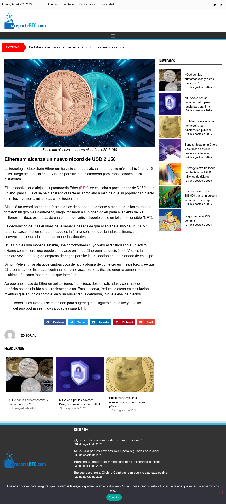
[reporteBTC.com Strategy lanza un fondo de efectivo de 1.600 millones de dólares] (170, 174)
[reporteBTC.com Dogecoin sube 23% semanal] (170, 220)
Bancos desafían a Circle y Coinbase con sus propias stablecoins (201, 149)
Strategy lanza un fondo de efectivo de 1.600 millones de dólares (200, 172)
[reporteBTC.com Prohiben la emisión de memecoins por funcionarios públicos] (130, 374)
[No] (219, 492)
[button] (113, 35)
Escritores (68, 4)
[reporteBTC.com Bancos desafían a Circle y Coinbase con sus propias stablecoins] (170, 150)
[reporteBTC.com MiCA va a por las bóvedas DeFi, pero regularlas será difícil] (80, 374)
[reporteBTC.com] (221, 5)
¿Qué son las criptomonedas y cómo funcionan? (28, 402)
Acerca (52, 4)
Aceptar (114, 497)
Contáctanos (87, 4)
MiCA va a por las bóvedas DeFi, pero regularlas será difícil (79, 402)
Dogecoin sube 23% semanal (197, 219)
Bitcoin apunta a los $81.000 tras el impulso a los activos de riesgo (201, 196)
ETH (83, 188)
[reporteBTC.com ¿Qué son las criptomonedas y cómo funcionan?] (29, 374)
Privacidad (107, 4)
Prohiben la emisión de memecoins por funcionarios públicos (127, 402)
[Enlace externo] (214, 5)
